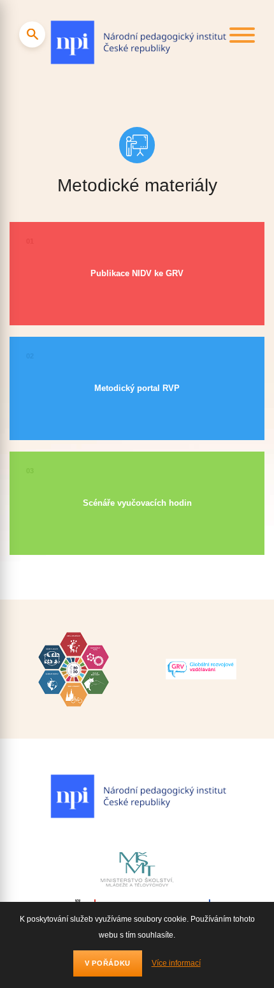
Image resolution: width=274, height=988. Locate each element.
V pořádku (108, 963)
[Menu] (242, 37)
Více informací (176, 963)
